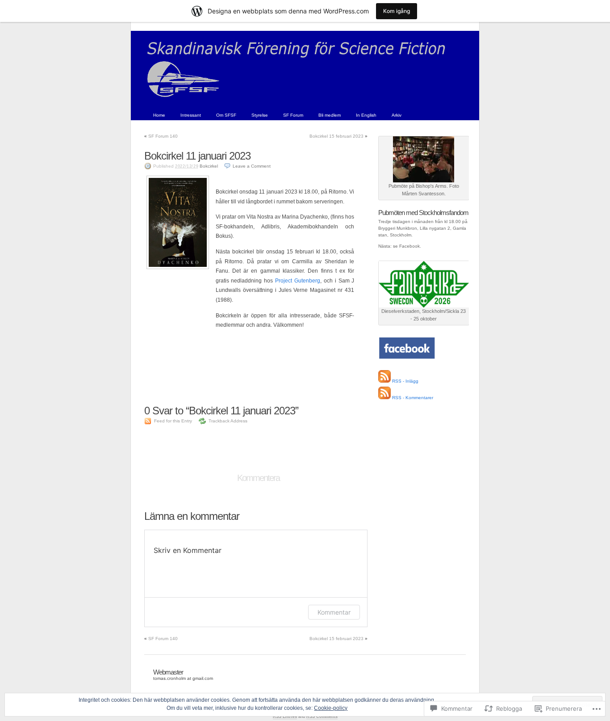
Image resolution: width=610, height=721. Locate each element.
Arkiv (396, 115)
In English (366, 115)
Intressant (190, 115)
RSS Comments (322, 716)
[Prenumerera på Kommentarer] (384, 397)
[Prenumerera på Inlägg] (384, 381)
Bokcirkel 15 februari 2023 (336, 136)
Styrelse (259, 115)
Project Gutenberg (297, 281)
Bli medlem (329, 115)
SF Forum (293, 115)
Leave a (252, 166)
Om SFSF (226, 115)
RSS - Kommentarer (412, 397)
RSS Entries (285, 716)
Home (159, 115)
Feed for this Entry (173, 420)
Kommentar (334, 612)
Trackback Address (228, 420)
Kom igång (396, 11)
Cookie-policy (330, 708)
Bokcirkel (209, 166)
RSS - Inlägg (405, 381)
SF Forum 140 (163, 136)
